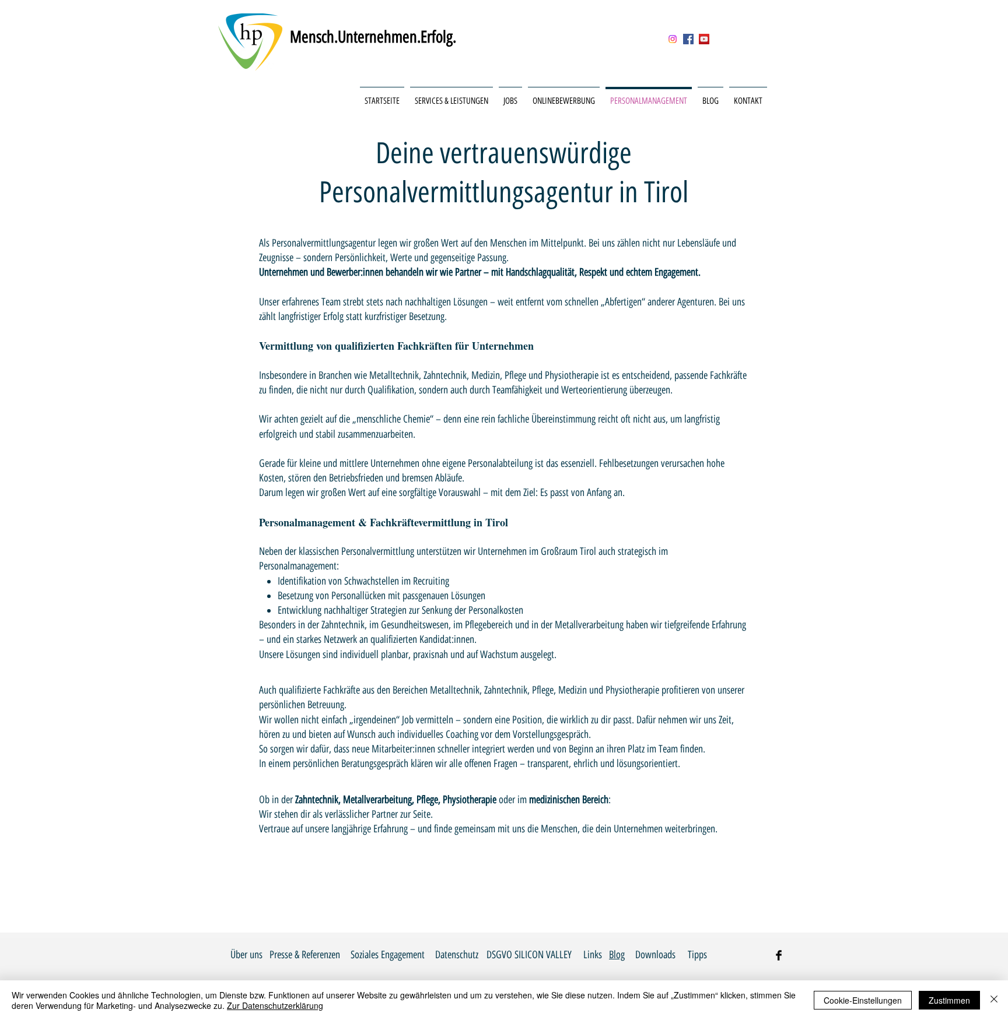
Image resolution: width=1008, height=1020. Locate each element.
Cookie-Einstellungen (863, 1000)
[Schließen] (994, 1000)
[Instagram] (672, 39)
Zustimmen (949, 1000)
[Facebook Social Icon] (688, 39)
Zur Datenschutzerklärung (275, 1005)
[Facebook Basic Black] (779, 955)
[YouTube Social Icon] (704, 39)
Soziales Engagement (388, 954)
